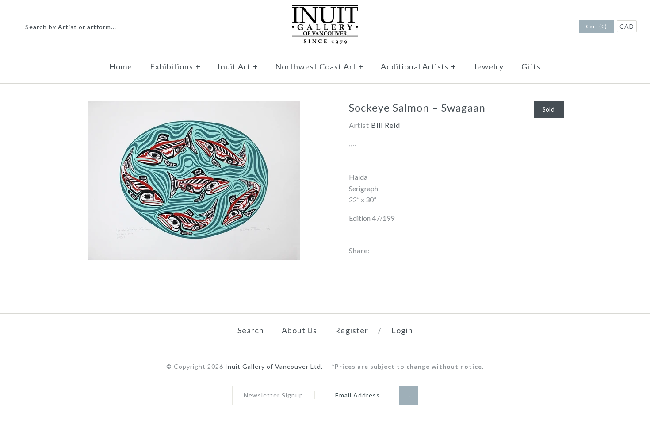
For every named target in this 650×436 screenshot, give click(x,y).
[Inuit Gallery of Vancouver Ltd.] (325, 11)
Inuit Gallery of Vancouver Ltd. (275, 366)
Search (250, 330)
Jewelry (488, 66)
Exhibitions (175, 66)
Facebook (548, 27)
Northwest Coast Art (319, 66)
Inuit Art (238, 66)
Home (120, 66)
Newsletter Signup (273, 395)
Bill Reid (385, 125)
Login (402, 330)
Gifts (531, 66)
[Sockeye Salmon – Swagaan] (194, 107)
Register (351, 330)
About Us (299, 330)
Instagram (559, 27)
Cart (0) (596, 26)
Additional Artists (418, 66)
